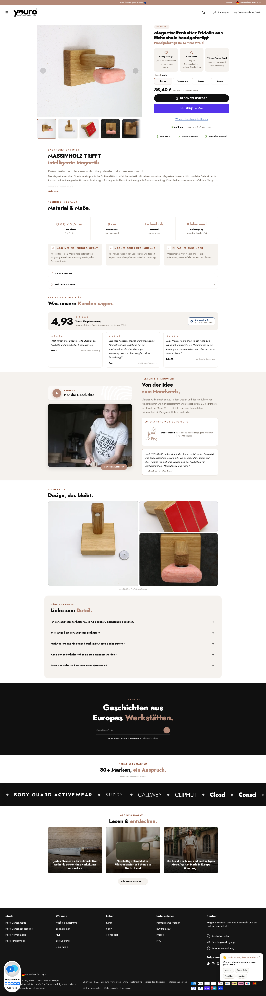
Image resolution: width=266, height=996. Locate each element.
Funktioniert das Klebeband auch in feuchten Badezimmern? (88, 643)
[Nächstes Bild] (136, 71)
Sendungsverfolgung (223, 942)
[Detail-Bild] (178, 516)
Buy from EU (163, 929)
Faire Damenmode (15, 923)
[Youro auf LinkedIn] (218, 964)
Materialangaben (64, 272)
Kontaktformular (220, 936)
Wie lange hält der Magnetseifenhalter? (75, 633)
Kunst (109, 923)
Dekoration (62, 947)
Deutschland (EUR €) (249, 2)
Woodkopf (162, 27)
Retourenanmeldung (223, 948)
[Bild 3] (89, 129)
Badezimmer (63, 929)
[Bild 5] (131, 129)
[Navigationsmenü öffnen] (7, 12)
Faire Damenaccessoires (19, 929)
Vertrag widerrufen (92, 988)
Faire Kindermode (15, 941)
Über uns (87, 982)
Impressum (126, 988)
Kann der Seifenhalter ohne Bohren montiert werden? (84, 654)
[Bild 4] (110, 129)
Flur (58, 935)
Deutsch (228, 2)
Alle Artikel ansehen (131, 881)
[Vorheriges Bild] (43, 71)
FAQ (158, 941)
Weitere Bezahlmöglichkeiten (191, 119)
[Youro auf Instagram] (213, 964)
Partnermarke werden (168, 923)
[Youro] (25, 12)
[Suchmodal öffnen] (203, 12)
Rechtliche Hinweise (65, 284)
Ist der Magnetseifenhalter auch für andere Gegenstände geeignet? (93, 622)
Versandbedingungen (155, 982)
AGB (125, 982)
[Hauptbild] (93, 543)
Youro (31, 980)
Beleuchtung (63, 941)
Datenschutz (136, 982)
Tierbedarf (112, 935)
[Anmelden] (166, 730)
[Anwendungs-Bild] (178, 559)
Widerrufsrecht (111, 988)
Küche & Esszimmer (67, 923)
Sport (109, 929)
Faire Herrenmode (15, 935)
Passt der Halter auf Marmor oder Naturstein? (79, 665)
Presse (160, 935)
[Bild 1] (46, 129)
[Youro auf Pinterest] (208, 964)
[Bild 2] (68, 129)
